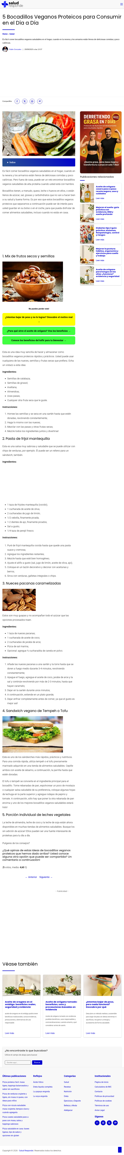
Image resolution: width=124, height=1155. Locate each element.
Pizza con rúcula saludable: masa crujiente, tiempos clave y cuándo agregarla (15, 1109)
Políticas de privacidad (104, 1096)
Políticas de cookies (103, 1101)
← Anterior (31, 877)
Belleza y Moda (70, 1105)
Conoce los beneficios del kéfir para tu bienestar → (38, 340)
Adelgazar (68, 1110)
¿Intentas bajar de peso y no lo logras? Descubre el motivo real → (39, 319)
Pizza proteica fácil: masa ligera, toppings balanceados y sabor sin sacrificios (15, 1085)
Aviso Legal (100, 1110)
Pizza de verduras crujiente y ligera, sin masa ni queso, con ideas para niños (15, 1097)
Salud (11, 34)
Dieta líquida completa (42, 1087)
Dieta (66, 1096)
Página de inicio (101, 1082)
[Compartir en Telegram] (40, 101)
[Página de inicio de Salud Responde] (12, 4)
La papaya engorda (41, 1091)
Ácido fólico (38, 1082)
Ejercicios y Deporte (72, 1101)
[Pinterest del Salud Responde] (115, 1124)
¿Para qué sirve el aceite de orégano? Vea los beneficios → (39, 330)
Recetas (67, 1087)
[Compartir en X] (24, 101)
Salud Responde (26, 1150)
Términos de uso (102, 1105)
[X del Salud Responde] (109, 1124)
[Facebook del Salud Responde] (97, 1124)
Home (5, 34)
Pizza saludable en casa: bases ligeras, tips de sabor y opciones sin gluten (15, 1132)
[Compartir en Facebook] (17, 101)
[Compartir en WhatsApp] (32, 101)
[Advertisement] (62, 74)
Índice (13, 162)
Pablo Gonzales (15, 49)
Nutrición (68, 1091)
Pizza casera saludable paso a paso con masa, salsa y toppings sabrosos (15, 1120)
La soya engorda (40, 1096)
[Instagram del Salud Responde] (103, 1124)
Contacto (98, 1091)
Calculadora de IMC (103, 1087)
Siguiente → (46, 877)
